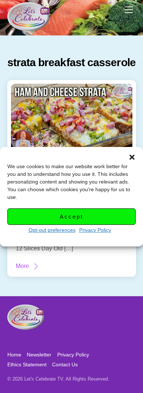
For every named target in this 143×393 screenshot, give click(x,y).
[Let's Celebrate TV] (28, 28)
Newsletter (39, 355)
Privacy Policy (95, 230)
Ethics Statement (27, 364)
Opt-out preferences (52, 230)
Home (14, 355)
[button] (132, 157)
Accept (71, 216)
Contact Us (65, 364)
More (22, 266)
